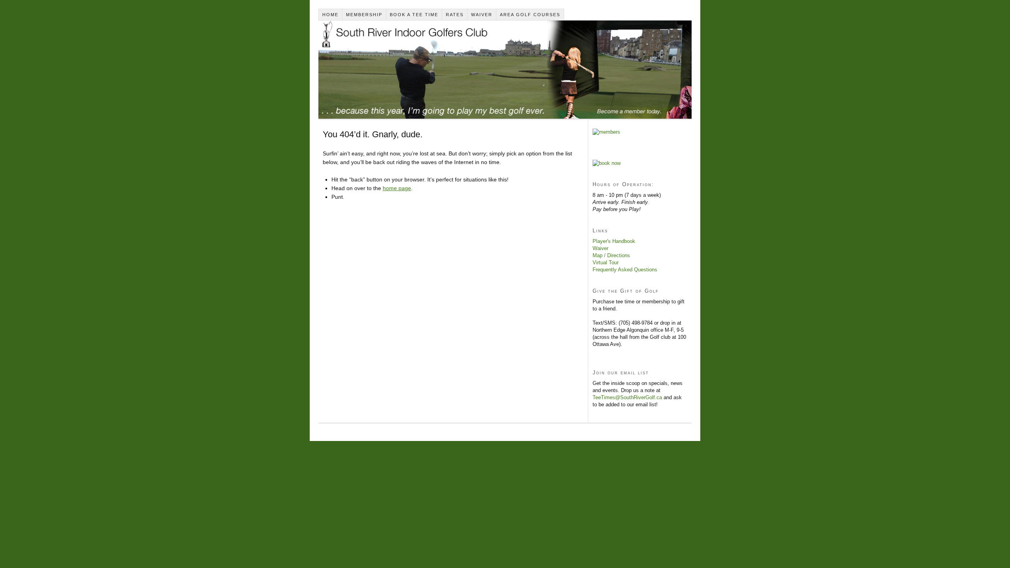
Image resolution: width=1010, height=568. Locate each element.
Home (330, 14)
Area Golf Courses (530, 14)
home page (397, 188)
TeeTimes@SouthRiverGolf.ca (627, 397)
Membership (364, 14)
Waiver (481, 14)
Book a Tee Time (414, 14)
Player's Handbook (614, 241)
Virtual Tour (606, 262)
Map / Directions (611, 255)
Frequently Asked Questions (625, 270)
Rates (455, 14)
